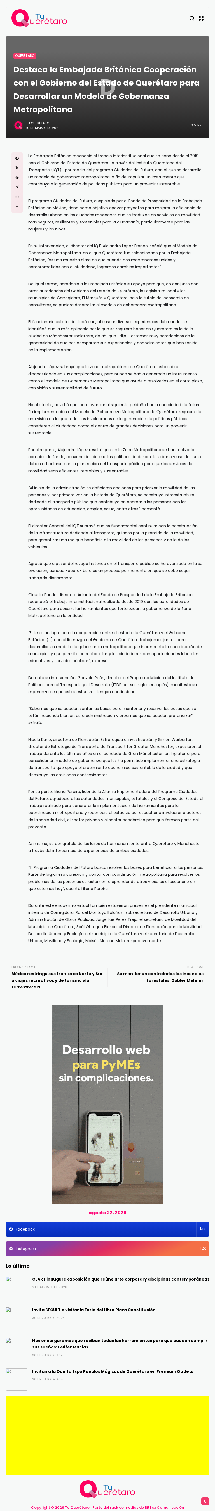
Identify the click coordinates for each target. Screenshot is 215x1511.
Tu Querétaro (37, 123)
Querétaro (25, 55)
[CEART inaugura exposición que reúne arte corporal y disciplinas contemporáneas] (17, 1287)
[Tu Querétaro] (39, 18)
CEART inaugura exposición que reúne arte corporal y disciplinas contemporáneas (120, 1279)
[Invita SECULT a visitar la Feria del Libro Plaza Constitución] (17, 1318)
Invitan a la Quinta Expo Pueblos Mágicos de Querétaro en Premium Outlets (112, 1371)
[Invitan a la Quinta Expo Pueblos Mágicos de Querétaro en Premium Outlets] (17, 1379)
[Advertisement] (107, 1435)
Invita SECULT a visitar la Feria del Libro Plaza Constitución (94, 1310)
